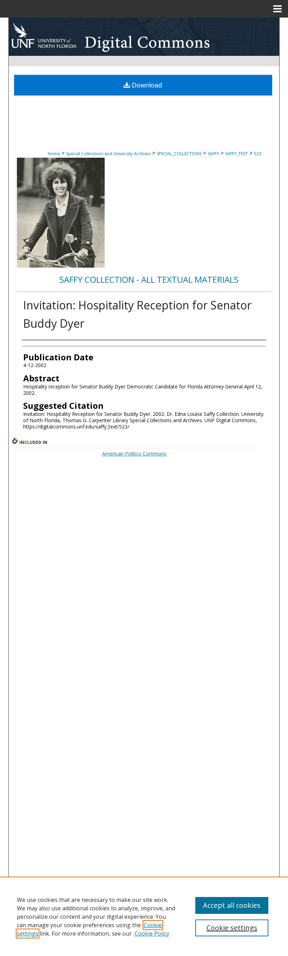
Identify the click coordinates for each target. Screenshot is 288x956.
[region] (144, 916)
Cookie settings (232, 927)
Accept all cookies (232, 905)
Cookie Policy (152, 933)
